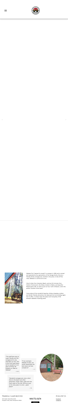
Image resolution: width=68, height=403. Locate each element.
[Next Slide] (66, 120)
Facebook (58, 399)
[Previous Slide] (2, 120)
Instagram (58, 400)
